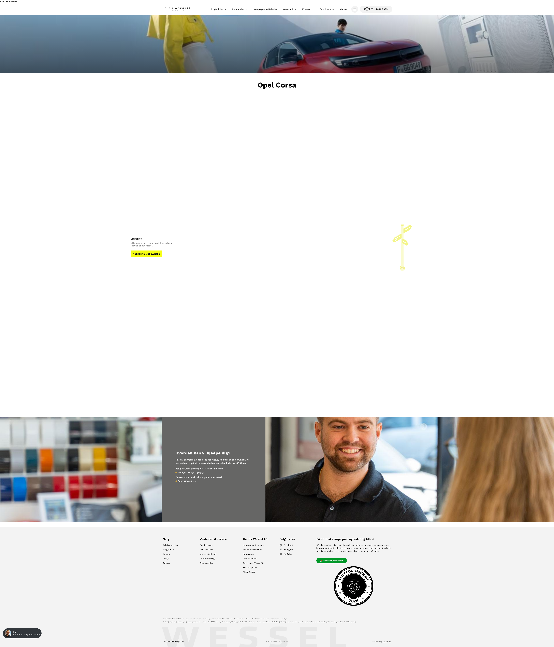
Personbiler (238, 9)
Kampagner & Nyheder (265, 9)
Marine (343, 9)
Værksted (288, 9)
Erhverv (306, 9)
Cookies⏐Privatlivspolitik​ (173, 642)
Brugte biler (216, 9)
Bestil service (327, 9)
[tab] (180, 472)
